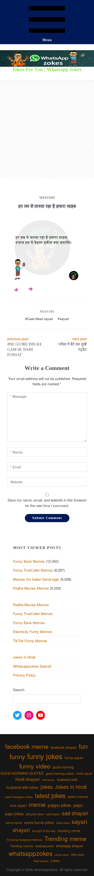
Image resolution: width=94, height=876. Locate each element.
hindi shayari (27, 779)
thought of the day (43, 831)
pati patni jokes (35, 814)
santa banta (14, 823)
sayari (64, 319)
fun (83, 746)
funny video (34, 765)
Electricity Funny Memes (32, 631)
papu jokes (14, 813)
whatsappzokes (31, 853)
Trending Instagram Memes (24, 840)
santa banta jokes (39, 822)
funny (17, 756)
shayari (21, 830)
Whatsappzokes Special (32, 666)
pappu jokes (59, 805)
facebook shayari (64, 747)
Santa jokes (62, 823)
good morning (63, 767)
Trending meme (65, 838)
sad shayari (75, 813)
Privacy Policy (24, 674)
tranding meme (69, 830)
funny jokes (44, 756)
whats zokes (62, 855)
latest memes (78, 796)
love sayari (18, 805)
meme (37, 804)
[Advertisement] (47, 130)
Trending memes (21, 846)
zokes (55, 860)
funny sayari (74, 757)
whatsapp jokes (44, 846)
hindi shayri (48, 780)
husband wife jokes (22, 787)
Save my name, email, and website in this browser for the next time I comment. (47, 502)
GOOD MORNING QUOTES (22, 773)
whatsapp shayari (69, 845)
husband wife (67, 779)
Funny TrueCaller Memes (33, 570)
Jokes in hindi (71, 786)
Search (18, 689)
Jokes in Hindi (24, 656)
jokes (46, 786)
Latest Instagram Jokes (19, 797)
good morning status (60, 773)
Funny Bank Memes (29, 561)
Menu (47, 40)
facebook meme (26, 746)
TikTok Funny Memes (30, 640)
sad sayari (53, 814)
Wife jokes (77, 854)
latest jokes (50, 795)
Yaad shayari (40, 861)
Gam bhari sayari (40, 319)
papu (78, 805)
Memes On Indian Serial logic (36, 579)
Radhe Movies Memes (31, 588)
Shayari (47, 311)
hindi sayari (84, 773)
